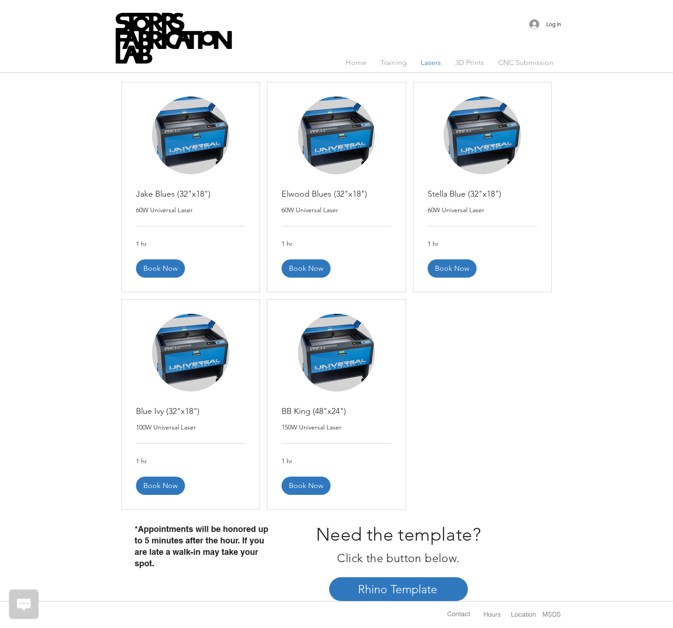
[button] (160, 268)
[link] (190, 194)
